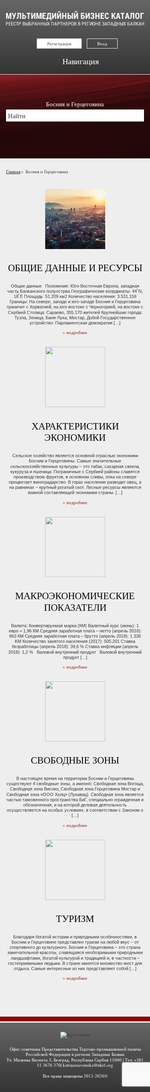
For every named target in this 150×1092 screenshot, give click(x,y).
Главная (13, 171)
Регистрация (59, 44)
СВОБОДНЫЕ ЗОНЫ (75, 760)
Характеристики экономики (75, 431)
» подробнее (75, 332)
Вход (102, 44)
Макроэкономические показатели (75, 601)
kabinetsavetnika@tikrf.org (88, 1065)
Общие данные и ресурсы (75, 267)
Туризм (75, 918)
